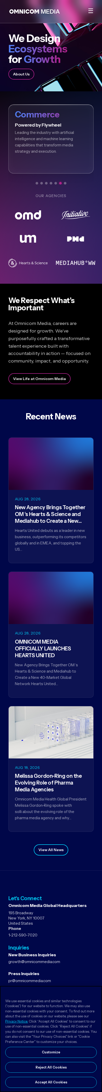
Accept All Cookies (51, 1082)
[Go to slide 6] (60, 183)
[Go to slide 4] (51, 183)
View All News (51, 849)
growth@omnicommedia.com (34, 961)
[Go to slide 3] (46, 183)
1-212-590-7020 (22, 935)
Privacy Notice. (16, 1021)
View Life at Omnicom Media (39, 378)
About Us (21, 74)
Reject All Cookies (51, 1067)
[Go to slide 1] (37, 183)
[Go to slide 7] (65, 183)
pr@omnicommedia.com (29, 980)
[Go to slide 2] (41, 183)
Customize (51, 1052)
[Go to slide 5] (55, 183)
